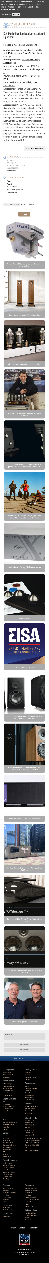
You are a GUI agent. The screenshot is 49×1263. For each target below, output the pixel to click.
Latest (24, 214)
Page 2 (9, 184)
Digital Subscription (31, 1215)
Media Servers (7, 1111)
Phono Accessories (31, 1088)
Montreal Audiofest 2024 (32, 1140)
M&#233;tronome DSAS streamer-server (24, 819)
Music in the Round (9, 1172)
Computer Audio (8, 1109)
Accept (16, 14)
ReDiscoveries (7, 1152)
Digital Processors (8, 1106)
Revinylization (7, 1156)
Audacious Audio (30, 1109)
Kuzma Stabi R (26, 50)
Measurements (37, 148)
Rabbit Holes (7, 1149)
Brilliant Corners (8, 1143)
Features (5, 1129)
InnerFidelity (28, 1113)
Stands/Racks (29, 1095)
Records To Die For (8, 1125)
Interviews (6, 1195)
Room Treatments (30, 1093)
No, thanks (6, 14)
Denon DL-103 (29, 53)
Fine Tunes (6, 1179)
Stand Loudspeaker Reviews (22, 25)
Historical (6, 1199)
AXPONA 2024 (29, 1120)
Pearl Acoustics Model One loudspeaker (24, 315)
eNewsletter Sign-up (31, 1190)
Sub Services (29, 1220)
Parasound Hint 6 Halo (13, 69)
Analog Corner (7, 1163)
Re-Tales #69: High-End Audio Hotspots (24, 1022)
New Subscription (30, 1213)
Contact (22, 1228)
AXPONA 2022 (29, 1125)
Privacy (27, 1204)
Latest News (8, 1205)
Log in (6, 204)
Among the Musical (9, 1136)
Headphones (29, 1097)
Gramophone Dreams (9, 1145)
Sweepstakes (7, 1216)
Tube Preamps (7, 1084)
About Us (28, 1195)
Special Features (8, 1188)
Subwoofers (6, 1077)
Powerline (28, 1091)
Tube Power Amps (8, 1086)
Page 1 (9, 181)
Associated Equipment (15, 190)
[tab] (24, 214)
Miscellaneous (29, 1100)
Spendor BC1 (9, 85)
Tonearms (28, 1075)
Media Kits (28, 1202)
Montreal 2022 (29, 1133)
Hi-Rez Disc (6, 1104)
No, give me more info (10, 9)
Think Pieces (7, 1197)
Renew (27, 1217)
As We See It (6, 1138)
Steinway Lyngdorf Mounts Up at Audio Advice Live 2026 (24, 971)
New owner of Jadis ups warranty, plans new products (24, 414)
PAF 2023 (28, 1147)
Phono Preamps (8, 1095)
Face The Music (7, 1177)
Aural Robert (6, 1140)
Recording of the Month (10, 1122)
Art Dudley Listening (9, 1165)
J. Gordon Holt (29, 1111)
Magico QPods (24, 618)
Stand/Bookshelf (8, 1075)
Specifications (12, 187)
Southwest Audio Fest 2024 (33, 1138)
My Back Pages (7, 1147)
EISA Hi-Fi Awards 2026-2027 (25, 667)
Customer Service (30, 1197)
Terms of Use (29, 1206)
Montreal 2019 (29, 1135)
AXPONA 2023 (29, 1123)
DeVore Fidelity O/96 (28, 82)
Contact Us (28, 1193)
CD (4, 1102)
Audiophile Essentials (9, 1193)
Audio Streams (7, 1170)
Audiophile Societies (31, 1188)
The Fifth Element (8, 1167)
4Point (11, 53)
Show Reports (31, 1118)
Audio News (6, 1207)
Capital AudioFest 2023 (32, 1145)
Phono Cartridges (30, 1077)
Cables (27, 1086)
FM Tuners (28, 1079)
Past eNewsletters (8, 1210)
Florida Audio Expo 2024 (32, 1143)
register (16, 204)
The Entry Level (7, 1174)
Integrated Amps (8, 1093)
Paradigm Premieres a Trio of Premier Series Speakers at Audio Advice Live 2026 (24, 769)
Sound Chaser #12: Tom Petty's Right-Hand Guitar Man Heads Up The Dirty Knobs (24, 517)
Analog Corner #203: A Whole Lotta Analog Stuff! (24, 568)
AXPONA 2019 (29, 1127)
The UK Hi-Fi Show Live (32, 1199)
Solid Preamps (7, 1088)
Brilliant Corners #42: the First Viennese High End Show (24, 869)
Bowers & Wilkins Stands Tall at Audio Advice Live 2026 (24, 920)
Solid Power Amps (8, 1091)
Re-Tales (5, 1154)
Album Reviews (7, 1127)
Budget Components (31, 1106)
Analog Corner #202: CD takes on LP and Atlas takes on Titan (24, 265)
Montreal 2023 (29, 1130)
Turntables (28, 1072)
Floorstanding (7, 1072)
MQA (4, 1202)
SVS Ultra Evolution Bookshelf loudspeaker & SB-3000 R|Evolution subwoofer (24, 717)
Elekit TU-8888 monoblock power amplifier (24, 364)
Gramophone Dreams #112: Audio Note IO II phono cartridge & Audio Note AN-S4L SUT (24, 466)
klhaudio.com (11, 171)
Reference (6, 1190)
